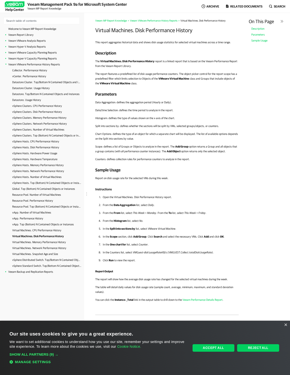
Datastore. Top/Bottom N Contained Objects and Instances (46, 94)
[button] (97, 354)
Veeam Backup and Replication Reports (30, 271)
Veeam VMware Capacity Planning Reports (32, 52)
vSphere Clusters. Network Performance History (39, 123)
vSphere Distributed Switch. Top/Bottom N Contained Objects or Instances (46, 259)
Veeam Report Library (21, 34)
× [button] (285, 324)
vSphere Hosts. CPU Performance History (35, 141)
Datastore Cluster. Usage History (31, 88)
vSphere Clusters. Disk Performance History (37, 111)
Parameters (258, 34)
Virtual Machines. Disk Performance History (38, 236)
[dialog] (145, 348)
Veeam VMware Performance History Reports (34, 64)
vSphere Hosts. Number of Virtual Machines (37, 177)
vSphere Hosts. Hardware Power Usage (34, 153)
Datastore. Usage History (26, 100)
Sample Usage (259, 40)
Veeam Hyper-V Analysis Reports (27, 46)
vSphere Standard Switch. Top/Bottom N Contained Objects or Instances (46, 265)
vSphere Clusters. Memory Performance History (39, 117)
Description (257, 28)
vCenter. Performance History (29, 76)
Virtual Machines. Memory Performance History (39, 242)
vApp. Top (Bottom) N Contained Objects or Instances (43, 224)
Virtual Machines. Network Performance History (39, 248)
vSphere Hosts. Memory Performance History (38, 165)
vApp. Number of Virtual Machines (31, 212)
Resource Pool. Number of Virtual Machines (36, 194)
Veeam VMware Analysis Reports (27, 40)
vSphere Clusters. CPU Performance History (37, 105)
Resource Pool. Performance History (32, 200)
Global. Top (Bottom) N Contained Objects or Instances (43, 188)
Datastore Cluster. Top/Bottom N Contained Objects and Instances (46, 82)
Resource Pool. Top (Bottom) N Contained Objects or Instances (46, 206)
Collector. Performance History (29, 70)
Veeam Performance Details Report (202, 299)
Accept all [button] (213, 348)
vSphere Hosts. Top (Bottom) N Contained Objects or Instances (46, 182)
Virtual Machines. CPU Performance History (36, 230)
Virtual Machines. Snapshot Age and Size (35, 254)
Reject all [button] (258, 348)
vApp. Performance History (27, 218)
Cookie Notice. (129, 347)
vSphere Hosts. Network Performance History (38, 171)
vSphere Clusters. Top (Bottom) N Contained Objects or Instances (46, 135)
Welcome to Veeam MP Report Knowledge (32, 28)
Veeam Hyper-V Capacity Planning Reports (32, 58)
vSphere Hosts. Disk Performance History (35, 147)
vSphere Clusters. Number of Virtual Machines (38, 129)
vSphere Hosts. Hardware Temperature (34, 159)
